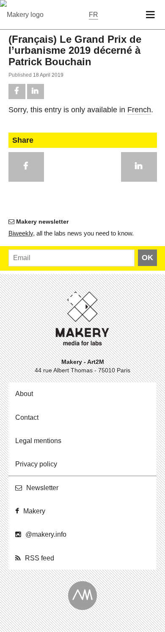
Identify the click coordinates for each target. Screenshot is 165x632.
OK (147, 257)
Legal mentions (38, 440)
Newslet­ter (42, 487)
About (24, 393)
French (139, 109)
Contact (26, 417)
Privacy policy (36, 464)
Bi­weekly (20, 233)
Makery (34, 511)
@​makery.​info (45, 534)
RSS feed (39, 558)
